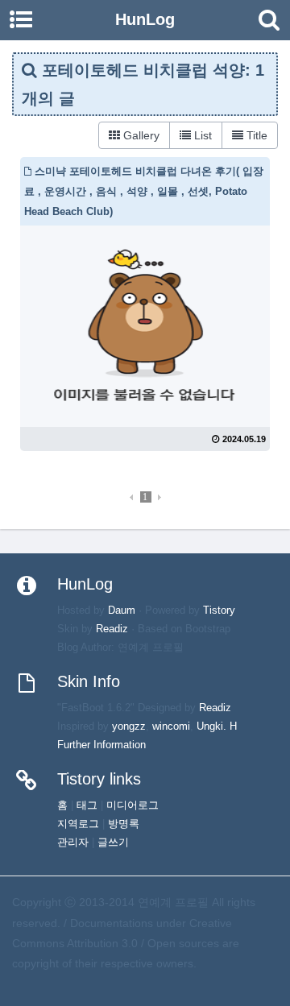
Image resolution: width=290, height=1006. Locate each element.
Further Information (101, 745)
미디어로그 (132, 805)
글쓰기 (113, 842)
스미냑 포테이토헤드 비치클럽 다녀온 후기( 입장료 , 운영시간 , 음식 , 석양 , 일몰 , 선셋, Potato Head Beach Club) (143, 191)
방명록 (123, 824)
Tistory (219, 610)
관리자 (73, 842)
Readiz (112, 629)
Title (255, 135)
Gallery (140, 135)
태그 (87, 805)
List (201, 135)
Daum (121, 610)
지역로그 (78, 824)
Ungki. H (217, 726)
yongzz (129, 726)
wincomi (171, 726)
